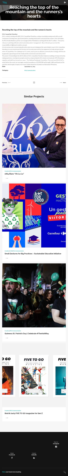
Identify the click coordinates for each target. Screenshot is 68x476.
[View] (7, 178)
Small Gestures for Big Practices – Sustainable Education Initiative (33, 254)
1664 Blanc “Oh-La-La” (14, 174)
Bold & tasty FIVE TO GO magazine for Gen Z (24, 413)
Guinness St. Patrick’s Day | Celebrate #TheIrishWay (27, 333)
